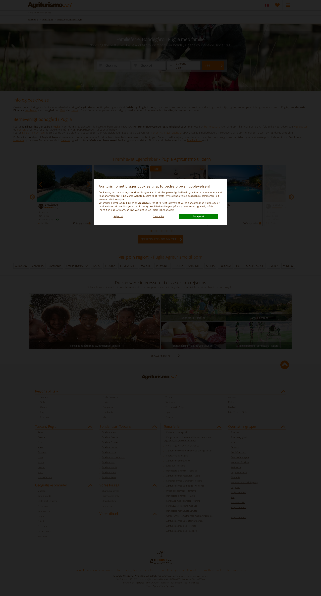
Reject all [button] (118, 216)
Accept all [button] (198, 216)
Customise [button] (158, 216)
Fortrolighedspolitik (163, 209)
